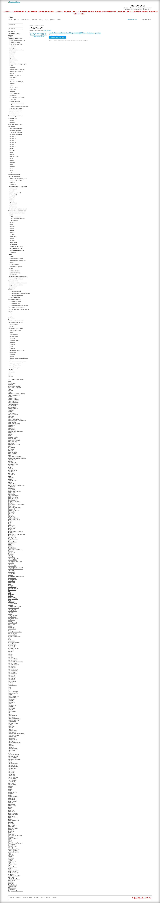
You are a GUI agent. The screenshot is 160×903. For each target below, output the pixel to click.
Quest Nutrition (12, 757)
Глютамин (12, 240)
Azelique (10, 411)
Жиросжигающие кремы (16, 285)
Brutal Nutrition (12, 453)
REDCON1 (11, 769)
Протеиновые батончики (15, 322)
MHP (9, 630)
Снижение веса (13, 281)
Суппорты (12, 344)
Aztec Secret (12, 413)
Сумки (11, 346)
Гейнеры (10, 268)
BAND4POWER (13, 414)
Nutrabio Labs (12, 697)
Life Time (10, 612)
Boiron (10, 446)
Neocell (10, 684)
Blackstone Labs (13, 437)
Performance (12, 732)
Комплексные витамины (16, 128)
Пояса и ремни (14, 334)
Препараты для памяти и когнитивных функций (17, 109)
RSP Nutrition (12, 780)
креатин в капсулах (15, 303)
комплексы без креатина (16, 279)
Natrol (10, 656)
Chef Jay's (11, 465)
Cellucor (10, 461)
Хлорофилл (13, 95)
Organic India (12, 721)
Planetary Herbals (13, 735)
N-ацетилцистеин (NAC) (16, 246)
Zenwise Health (12, 885)
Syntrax (10, 832)
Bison (9, 435)
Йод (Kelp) (12, 150)
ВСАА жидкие (14, 220)
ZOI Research (12, 888)
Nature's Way (12, 676)
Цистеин (12, 234)
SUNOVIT (11, 823)
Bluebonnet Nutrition (14, 440)
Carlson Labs (12, 459)
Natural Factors (12, 660)
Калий (11, 152)
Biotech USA (12, 432)
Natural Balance (13, 659)
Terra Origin (11, 834)
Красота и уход (12, 118)
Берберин (12, 54)
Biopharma (11, 428)
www (9, 374)
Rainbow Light (12, 765)
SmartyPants (12, 805)
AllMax (10, 396)
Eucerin (10, 515)
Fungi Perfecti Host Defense (16, 534)
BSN (9, 455)
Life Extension (12, 609)
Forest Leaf (11, 528)
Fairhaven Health (13, 518)
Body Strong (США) (14, 444)
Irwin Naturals (12, 587)
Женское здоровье (15, 101)
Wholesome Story (13, 870)
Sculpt (10, 795)
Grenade (10, 551)
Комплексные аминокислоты (17, 213)
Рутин (11, 85)
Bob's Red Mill (12, 441)
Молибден (12, 166)
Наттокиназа (13, 77)
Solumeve (11, 810)
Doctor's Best (12, 483)
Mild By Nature (12, 633)
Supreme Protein (13, 828)
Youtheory (11, 882)
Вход (135, 19)
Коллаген (12, 122)
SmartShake (11, 804)
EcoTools (11, 503)
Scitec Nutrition (12, 792)
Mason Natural (12, 623)
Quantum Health (13, 756)
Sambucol (11, 783)
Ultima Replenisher (13, 849)
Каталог (59, 19)
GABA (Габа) (13, 236)
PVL (9, 751)
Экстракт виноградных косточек (18, 208)
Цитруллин (13, 252)
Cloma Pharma (12, 470)
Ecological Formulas (14, 501)
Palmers (10, 729)
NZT (9, 712)
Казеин (12, 262)
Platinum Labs (12, 736)
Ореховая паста (14, 324)
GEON (10, 545)
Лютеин (12, 200)
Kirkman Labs (12, 597)
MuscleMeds (12, 644)
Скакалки (12, 348)
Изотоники (11, 318)
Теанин (12, 230)
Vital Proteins (12, 861)
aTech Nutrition (12, 407)
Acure (10, 392)
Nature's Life (11, 672)
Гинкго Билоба (14, 60)
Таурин (12, 228)
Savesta (10, 786)
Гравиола (12, 62)
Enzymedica (11, 512)
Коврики (12, 356)
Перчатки (12, 338)
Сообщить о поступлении (57, 37)
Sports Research (13, 817)
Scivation (11, 793)
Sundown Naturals (13, 820)
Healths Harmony (13, 558)
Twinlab (10, 847)
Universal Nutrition (13, 852)
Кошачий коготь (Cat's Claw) (17, 69)
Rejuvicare (11, 772)
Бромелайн (13, 58)
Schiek (10, 789)
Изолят (12, 256)
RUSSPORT (12, 781)
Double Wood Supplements (16, 485)
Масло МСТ (13, 287)
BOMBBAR (11, 447)
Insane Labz (11, 581)
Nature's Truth (12, 675)
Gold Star (11, 546)
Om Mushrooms (12, 715)
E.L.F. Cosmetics (13, 497)
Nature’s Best (12, 681)
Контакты (16, 19)
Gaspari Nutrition (13, 539)
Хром (11, 170)
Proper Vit (11, 745)
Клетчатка (13, 99)
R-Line (10, 762)
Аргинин (12, 222)
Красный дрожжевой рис (16, 71)
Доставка (34, 19)
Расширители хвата (15, 365)
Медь (11, 164)
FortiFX (10, 530)
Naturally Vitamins (13, 665)
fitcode (10, 522)
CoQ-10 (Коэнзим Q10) (16, 44)
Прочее (10, 369)
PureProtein (11, 750)
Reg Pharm (11, 771)
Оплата (40, 19)
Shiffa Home (11, 798)
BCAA (11, 215)
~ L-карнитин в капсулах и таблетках (20, 293)
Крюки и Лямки (14, 336)
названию (49, 30)
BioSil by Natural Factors (15, 431)
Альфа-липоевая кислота (17, 50)
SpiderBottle (11, 816)
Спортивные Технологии (15, 891)
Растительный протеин (16, 266)
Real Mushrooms (13, 766)
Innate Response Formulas (16, 576)
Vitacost (10, 859)
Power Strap (11, 738)
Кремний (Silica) (14, 156)
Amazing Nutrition (13, 399)
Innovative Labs (12, 579)
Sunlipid (10, 822)
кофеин (12, 313)
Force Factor (12, 527)
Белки (10, 254)
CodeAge (11, 473)
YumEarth (11, 883)
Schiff (9, 790)
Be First (10, 417)
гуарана (12, 315)
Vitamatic (11, 862)
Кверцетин (12, 196)
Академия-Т (11, 889)
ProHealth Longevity (14, 742)
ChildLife (10, 468)
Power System (12, 739)
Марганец (12, 162)
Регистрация (131, 19)
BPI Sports (11, 449)
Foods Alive (11, 525)
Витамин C (13, 140)
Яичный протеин (14, 264)
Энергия (10, 311)
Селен (11, 168)
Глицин (12, 238)
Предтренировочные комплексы (18, 276)
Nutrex (10, 703)
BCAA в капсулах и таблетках (18, 218)
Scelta (10, 787)
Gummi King (11, 552)
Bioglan (10, 426)
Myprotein (11, 651)
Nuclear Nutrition (13, 693)
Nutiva (10, 694)
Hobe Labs (11, 372)
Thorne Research (13, 838)
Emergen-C (11, 509)
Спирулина (13, 89)
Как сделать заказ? (25, 19)
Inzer (9, 584)
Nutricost (10, 709)
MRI (9, 638)
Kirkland (10, 596)
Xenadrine (11, 877)
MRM (9, 639)
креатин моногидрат (15, 301)
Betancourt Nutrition (14, 423)
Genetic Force (12, 542)
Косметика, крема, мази (15, 124)
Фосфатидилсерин (15, 93)
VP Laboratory (12, 864)
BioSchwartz (12, 429)
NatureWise (11, 679)
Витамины (11, 126)
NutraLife (10, 700)
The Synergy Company (15, 835)
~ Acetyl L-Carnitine (15, 297)
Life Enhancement (13, 608)
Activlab (10, 390)
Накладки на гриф (15, 367)
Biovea (10, 434)
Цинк (11, 172)
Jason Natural (12, 590)
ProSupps (11, 747)
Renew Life (11, 774)
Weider (10, 868)
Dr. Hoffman (11, 486)
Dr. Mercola (11, 488)
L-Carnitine (11, 289)
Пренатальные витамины (17, 104)
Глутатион (12, 190)
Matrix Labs (11, 624)
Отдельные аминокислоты (17, 250)
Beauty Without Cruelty (15, 419)
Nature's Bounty (12, 671)
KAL (9, 591)
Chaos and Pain (13, 464)
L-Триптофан (13, 242)
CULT (10, 476)
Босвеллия (13, 184)
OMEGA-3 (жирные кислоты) (17, 40)
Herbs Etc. (11, 564)
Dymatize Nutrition (13, 495)
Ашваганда (13, 52)
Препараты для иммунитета (17, 186)
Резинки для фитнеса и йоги (17, 350)
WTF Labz (11, 874)
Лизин (11, 224)
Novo (9, 687)
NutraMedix (11, 702)
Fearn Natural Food (14, 519)
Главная (10, 19)
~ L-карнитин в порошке (16, 295)
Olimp (10, 714)
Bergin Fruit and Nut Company (17, 420)
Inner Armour (12, 578)
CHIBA (10, 467)
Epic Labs (11, 513)
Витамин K (13, 146)
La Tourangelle (12, 603)
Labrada (10, 605)
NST (9, 690)
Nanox (10, 653)
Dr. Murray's (11, 489)
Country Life (11, 474)
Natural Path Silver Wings (15, 662)
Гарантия (52, 19)
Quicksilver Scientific (14, 759)
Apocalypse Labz (13, 404)
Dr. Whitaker (11, 494)
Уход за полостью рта (16, 112)
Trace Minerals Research (15, 843)
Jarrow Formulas (13, 588)
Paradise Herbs (12, 730)
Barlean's (11, 416)
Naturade (11, 657)
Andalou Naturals (13, 402)
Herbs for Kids (12, 566)
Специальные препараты (16, 320)
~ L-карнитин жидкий (15, 291)
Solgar (10, 808)
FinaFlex (10, 521)
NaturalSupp (12, 666)
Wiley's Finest (12, 871)
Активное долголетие (15, 38)
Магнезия (12, 342)
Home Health (12, 573)
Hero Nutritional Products (15, 567)
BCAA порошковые (15, 216)
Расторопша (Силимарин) (17, 81)
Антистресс (13, 48)
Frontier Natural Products (15, 531)
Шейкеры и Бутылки (15, 330)
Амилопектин (13, 274)
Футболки (12, 354)
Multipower (11, 641)
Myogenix (11, 650)
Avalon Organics (13, 408)
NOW (9, 688)
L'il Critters (11, 602)
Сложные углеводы (15, 272)
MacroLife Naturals (13, 618)
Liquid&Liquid (12, 617)
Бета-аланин (13, 244)
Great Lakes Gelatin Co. (15, 549)
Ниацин (12, 79)
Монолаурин (13, 202)
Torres (10, 841)
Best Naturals (12, 422)
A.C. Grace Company (14, 387)
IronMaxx (10, 585)
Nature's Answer (13, 669)
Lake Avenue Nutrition (14, 606)
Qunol (10, 760)
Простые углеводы (15, 270)
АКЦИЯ (10, 36)
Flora (9, 524)
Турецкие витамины (14, 174)
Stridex (10, 819)
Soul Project (11, 811)
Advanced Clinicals (14, 395)
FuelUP (10, 533)
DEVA (10, 482)
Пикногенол (13, 204)
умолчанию (40, 30)
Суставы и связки (14, 176)
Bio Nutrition (11, 425)
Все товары (11, 31)
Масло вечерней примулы (17, 103)
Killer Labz (11, 594)
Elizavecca (11, 506)
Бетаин (12, 56)
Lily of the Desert (13, 615)
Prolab (10, 744)
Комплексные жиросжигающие (18, 283)
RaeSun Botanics (13, 763)
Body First (11, 443)
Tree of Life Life (12, 846)
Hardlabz (10, 555)
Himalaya (11, 570)
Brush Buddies (12, 452)
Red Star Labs (12, 768)
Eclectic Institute (13, 500)
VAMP (10, 856)
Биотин (12, 120)
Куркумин (12, 198)
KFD (9, 593)
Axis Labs (11, 410)
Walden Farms (12, 867)
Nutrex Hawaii (12, 705)
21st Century (12, 383)
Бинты (11, 332)
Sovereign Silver (13, 814)
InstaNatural (11, 582)
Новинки (10, 376)
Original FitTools (13, 723)
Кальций (12, 154)
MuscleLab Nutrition (14, 642)
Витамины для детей (15, 130)
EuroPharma (12, 516)
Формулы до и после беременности (19, 106)
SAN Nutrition (12, 784)
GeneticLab (11, 543)
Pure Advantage (13, 748)
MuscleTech (11, 647)
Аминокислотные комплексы (17, 211)
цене (45, 30)
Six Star (10, 802)
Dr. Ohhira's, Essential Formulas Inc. (14, 491)
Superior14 (11, 826)
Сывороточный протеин (16, 258)
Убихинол (13, 46)
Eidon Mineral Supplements (16, 504)
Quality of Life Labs (13, 754)
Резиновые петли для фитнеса (18, 361)
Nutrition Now (12, 711)
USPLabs (11, 855)
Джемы (12, 326)
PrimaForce (11, 741)
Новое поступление (14, 33)
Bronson (10, 450)
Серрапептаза (14, 87)
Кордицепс (13, 67)
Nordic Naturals (12, 685)
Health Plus (11, 557)
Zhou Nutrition (12, 886)
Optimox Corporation (14, 718)
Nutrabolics (11, 699)
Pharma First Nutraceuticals (16, 733)
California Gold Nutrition (15, 456)
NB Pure (10, 682)
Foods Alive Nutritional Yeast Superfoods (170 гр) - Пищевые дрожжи (75, 33)
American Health (13, 401)
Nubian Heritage (13, 691)
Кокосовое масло (14, 114)
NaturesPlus (11, 678)
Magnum (10, 621)
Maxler (10, 626)
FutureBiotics (12, 536)
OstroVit (10, 727)
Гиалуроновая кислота (16, 180)
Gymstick (10, 554)
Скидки (46, 19)
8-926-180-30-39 (138, 5)
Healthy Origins (12, 560)
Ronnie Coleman (13, 777)
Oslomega (11, 726)
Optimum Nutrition (13, 720)
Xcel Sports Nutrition (14, 876)
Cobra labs (11, 471)
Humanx (10, 575)
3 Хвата (10, 384)
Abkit (9, 389)
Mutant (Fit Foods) (13, 648)
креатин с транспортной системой (19, 305)
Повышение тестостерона (16, 307)
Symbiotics (11, 831)
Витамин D (13, 142)
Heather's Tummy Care (15, 561)
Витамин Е (13, 144)
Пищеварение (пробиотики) (17, 97)
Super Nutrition (12, 825)
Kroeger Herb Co (13, 599)
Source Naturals (13, 813)
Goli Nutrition (12, 548)
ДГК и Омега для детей (16, 132)
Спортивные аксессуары (15, 328)
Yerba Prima (11, 880)
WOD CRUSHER (13, 873)
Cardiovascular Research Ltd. (17, 458)
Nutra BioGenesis (13, 696)
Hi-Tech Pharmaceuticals (15, 569)
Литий (11, 158)
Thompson (11, 837)
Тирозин (12, 232)
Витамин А (13, 136)
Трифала (12, 91)
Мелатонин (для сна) (15, 75)
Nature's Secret (12, 674)
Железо (12, 148)
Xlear (9, 381)
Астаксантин (13, 188)
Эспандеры (13, 352)
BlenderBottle (12, 438)
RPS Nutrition (12, 778)
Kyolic (10, 600)
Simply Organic (12, 801)
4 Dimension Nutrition (14, 386)
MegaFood (11, 627)
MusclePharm (12, 645)
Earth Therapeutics (13, 498)
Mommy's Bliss (12, 635)
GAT (9, 540)
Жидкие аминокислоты (16, 248)
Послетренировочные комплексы (18, 309)
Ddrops (10, 479)
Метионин (12, 226)
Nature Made (12, 668)
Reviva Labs (11, 775)
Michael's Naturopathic (15, 632)
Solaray (10, 807)
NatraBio (10, 654)
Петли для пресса (15, 340)
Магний (12, 160)
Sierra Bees (11, 799)
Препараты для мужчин (15, 116)
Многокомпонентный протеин (18, 260)
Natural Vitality (12, 663)
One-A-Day (11, 717)
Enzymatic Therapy (13, 510)
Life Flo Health (12, 611)
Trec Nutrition (12, 844)
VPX (9, 865)
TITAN (10, 840)
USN (9, 853)
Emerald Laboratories (14, 507)
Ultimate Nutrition (13, 850)
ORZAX (10, 724)
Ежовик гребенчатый (15, 192)
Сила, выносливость (14, 299)
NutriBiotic (11, 706)
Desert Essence (12, 480)
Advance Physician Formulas (16, 393)
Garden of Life (12, 537)
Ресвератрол (13, 206)
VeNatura (11, 858)
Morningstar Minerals (14, 636)
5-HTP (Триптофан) (15, 42)
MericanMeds (12, 629)
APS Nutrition (12, 405)
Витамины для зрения (16, 134)
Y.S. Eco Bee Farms (14, 879)
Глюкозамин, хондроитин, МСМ (18, 178)
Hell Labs (11, 563)
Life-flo (10, 614)
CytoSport (11, 477)
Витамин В (13, 138)
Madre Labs (11, 620)
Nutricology (11, 708)
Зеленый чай (13, 194)
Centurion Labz (12, 462)
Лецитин (12, 73)
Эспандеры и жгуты (15, 363)
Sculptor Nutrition (13, 796)
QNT (9, 753)
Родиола (12, 83)
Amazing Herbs (12, 398)
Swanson (11, 829)
